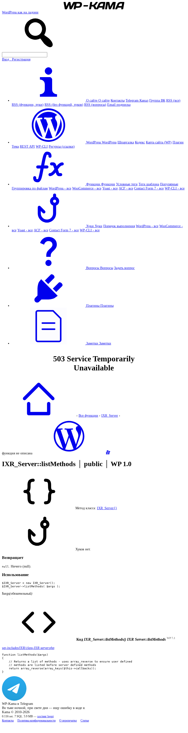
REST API (27, 146)
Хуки (98, 226)
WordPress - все (60, 188)
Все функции (88, 415)
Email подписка (118, 104)
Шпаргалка (126, 142)
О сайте (104, 100)
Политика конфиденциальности (36, 720)
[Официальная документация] (69, 453)
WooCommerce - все (86, 188)
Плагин (178, 142)
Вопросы (106, 268)
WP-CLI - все (175, 188)
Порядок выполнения (119, 226)
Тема (15, 146)
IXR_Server (109, 415)
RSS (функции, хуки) (28, 104)
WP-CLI (42, 146)
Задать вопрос (124, 268)
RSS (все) (173, 100)
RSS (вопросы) (95, 104)
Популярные (169, 184)
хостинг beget (45, 716)
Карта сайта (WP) (159, 142)
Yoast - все (110, 188)
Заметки (105, 343)
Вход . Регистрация (16, 59)
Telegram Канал (137, 100)
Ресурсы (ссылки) (62, 146)
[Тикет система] (108, 453)
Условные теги (127, 184)
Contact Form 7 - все (149, 188)
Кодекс (140, 142)
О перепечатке (68, 720)
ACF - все (126, 188)
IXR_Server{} (107, 508)
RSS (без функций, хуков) (64, 104)
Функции (108, 184)
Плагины (107, 305)
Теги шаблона (149, 184)
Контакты (118, 100)
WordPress (109, 142)
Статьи (85, 720)
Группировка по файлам (30, 188)
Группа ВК (157, 100)
